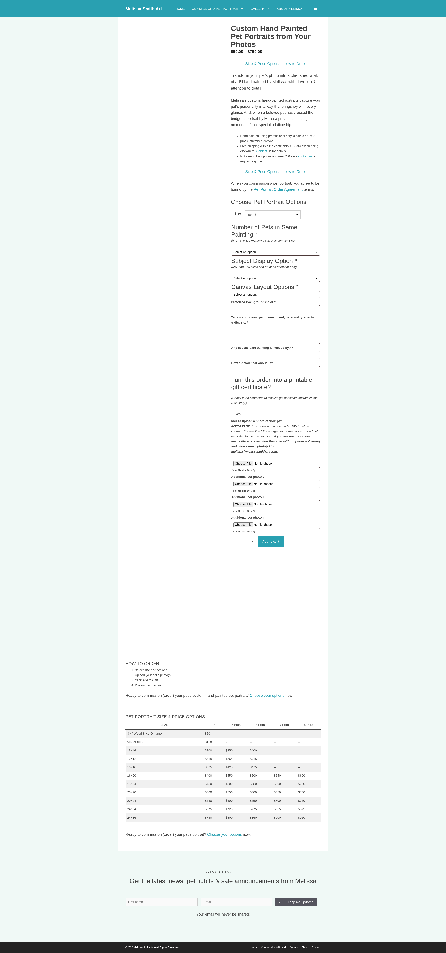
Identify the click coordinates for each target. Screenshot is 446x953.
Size (238, 213)
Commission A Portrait (273, 947)
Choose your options (267, 695)
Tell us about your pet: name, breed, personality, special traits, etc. (273, 320)
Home (180, 8)
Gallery (258, 8)
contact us (305, 156)
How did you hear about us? (252, 363)
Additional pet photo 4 (247, 517)
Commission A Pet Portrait (215, 8)
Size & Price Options (262, 64)
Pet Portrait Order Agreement (278, 189)
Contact (261, 151)
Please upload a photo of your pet (256, 421)
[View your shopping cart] (315, 8)
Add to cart (270, 541)
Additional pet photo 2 (247, 477)
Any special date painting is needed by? (262, 348)
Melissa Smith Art (143, 8)
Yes (238, 414)
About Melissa (289, 8)
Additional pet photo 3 (247, 497)
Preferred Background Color (253, 302)
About (305, 947)
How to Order (294, 64)
